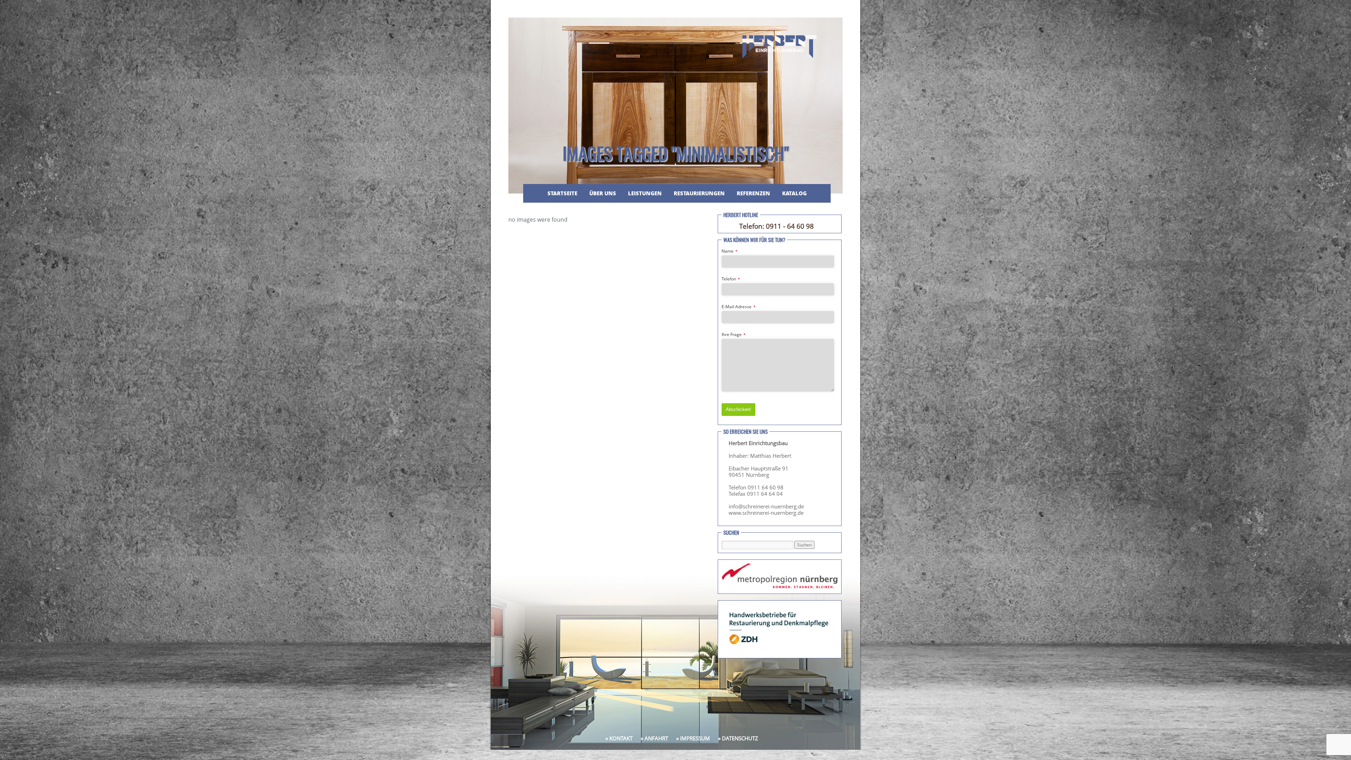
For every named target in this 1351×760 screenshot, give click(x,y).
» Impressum (693, 738)
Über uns (602, 193)
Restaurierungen (699, 193)
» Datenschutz (738, 738)
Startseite (562, 193)
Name (729, 251)
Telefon (731, 279)
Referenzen (753, 193)
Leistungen (645, 193)
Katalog (794, 193)
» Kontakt (619, 738)
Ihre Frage (734, 334)
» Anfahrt (654, 738)
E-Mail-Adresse (738, 307)
